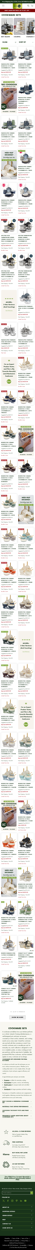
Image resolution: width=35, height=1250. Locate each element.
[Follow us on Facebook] (8, 1200)
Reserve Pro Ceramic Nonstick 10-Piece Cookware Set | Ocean (25, 818)
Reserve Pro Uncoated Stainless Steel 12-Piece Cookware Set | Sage (25, 919)
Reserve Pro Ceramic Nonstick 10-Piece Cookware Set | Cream (25, 580)
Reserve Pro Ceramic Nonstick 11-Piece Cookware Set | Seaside (25, 546)
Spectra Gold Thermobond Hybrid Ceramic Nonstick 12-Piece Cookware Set (8, 238)
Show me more (17, 1017)
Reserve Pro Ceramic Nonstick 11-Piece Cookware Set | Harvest (8, 580)
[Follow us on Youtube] (25, 1200)
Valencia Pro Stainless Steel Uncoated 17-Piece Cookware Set (8, 341)
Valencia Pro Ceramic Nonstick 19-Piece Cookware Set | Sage (8, 134)
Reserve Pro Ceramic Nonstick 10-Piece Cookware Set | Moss (25, 751)
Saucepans (7, 1082)
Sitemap (30, 1245)
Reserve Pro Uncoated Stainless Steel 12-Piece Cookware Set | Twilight (8, 920)
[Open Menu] (3, 6)
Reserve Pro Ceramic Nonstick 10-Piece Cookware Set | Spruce (8, 649)
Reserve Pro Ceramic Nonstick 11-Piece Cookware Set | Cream (25, 375)
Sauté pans (8, 1085)
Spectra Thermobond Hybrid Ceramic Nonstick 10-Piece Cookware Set (25, 273)
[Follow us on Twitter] (3, 1200)
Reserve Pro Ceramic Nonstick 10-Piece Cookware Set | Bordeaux (7, 683)
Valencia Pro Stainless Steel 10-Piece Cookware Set (26, 308)
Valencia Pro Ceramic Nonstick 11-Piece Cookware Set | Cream (25, 202)
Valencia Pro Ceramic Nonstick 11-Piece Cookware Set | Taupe (25, 168)
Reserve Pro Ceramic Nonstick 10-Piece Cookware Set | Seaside (25, 785)
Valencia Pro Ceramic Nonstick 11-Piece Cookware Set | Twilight (8, 203)
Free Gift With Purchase (25, 1)
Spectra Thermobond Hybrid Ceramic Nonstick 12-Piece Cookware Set (25, 238)
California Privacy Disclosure (16, 1243)
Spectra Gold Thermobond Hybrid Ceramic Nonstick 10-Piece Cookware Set (8, 273)
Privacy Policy (25, 1240)
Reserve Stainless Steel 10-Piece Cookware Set (8, 954)
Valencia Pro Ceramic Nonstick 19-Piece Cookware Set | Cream (25, 134)
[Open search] (28, 6)
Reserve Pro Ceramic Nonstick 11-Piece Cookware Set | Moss (8, 513)
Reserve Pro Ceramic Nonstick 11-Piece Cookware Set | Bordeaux (7, 478)
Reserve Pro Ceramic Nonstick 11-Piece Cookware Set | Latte (25, 408)
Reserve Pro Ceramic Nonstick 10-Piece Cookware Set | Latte (25, 613)
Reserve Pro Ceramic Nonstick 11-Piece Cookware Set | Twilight (7, 409)
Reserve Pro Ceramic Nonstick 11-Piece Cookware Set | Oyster (8, 546)
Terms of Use (24, 1238)
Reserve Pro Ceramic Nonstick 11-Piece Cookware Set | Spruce (8, 444)
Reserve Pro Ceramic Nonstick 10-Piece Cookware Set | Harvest (8, 852)
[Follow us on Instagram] (12, 1200)
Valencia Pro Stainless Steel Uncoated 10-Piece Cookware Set (25, 341)
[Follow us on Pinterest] (16, 1200)
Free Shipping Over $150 (9, 1)
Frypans (6, 1080)
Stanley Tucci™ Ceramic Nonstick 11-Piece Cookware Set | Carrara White (26, 956)
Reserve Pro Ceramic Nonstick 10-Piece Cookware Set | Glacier (8, 785)
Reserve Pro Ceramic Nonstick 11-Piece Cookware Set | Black (25, 477)
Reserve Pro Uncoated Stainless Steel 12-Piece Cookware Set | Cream (25, 886)
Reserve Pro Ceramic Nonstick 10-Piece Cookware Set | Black (25, 852)
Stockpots (7, 1089)
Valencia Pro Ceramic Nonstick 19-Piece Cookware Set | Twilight (25, 100)
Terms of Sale (15, 1238)
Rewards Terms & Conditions (12, 1240)
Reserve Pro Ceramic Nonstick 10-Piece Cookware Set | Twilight (7, 614)
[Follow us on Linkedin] (21, 1200)
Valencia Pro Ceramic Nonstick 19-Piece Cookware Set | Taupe (8, 65)
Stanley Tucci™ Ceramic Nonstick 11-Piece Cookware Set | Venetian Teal (8, 991)
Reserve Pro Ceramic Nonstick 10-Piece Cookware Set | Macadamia (24, 683)
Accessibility (23, 1245)
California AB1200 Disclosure (10, 1245)
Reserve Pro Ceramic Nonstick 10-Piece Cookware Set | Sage (8, 718)
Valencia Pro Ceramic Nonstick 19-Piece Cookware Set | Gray (25, 65)
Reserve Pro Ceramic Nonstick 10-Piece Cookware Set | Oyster (8, 751)
